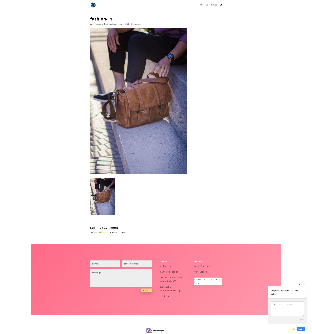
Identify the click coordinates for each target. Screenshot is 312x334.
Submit (147, 290)
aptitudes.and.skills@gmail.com (105, 24)
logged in (105, 232)
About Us (204, 5)
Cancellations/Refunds (203, 279)
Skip (293, 329)
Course (214, 5)
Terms (197, 283)
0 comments (136, 24)
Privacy (217, 279)
